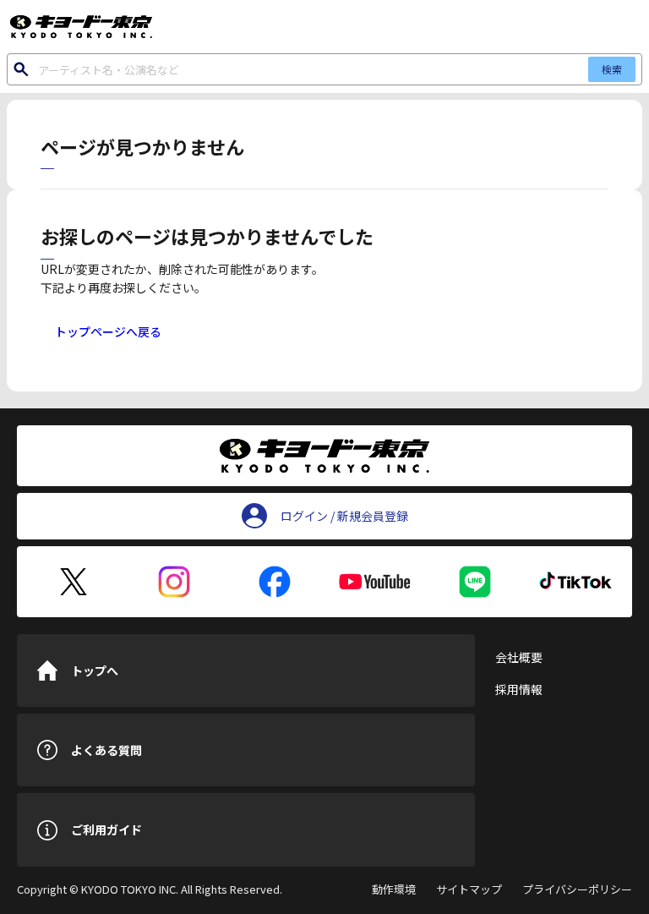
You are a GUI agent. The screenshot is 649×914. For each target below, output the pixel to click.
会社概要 (519, 657)
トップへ (94, 670)
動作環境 (394, 889)
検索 (612, 69)
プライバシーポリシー (577, 889)
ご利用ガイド (106, 829)
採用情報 (519, 689)
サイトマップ (469, 889)
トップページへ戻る (108, 331)
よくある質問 (106, 750)
